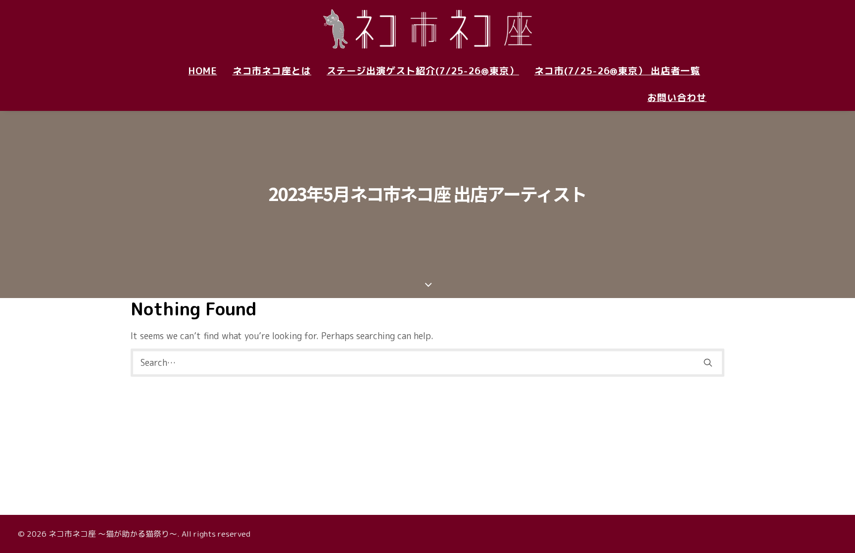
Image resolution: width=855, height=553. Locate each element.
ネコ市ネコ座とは (272, 70)
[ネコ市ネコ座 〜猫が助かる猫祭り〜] (427, 29)
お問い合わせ (677, 97)
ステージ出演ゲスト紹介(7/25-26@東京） (423, 70)
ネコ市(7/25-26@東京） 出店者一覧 (617, 70)
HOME (203, 70)
